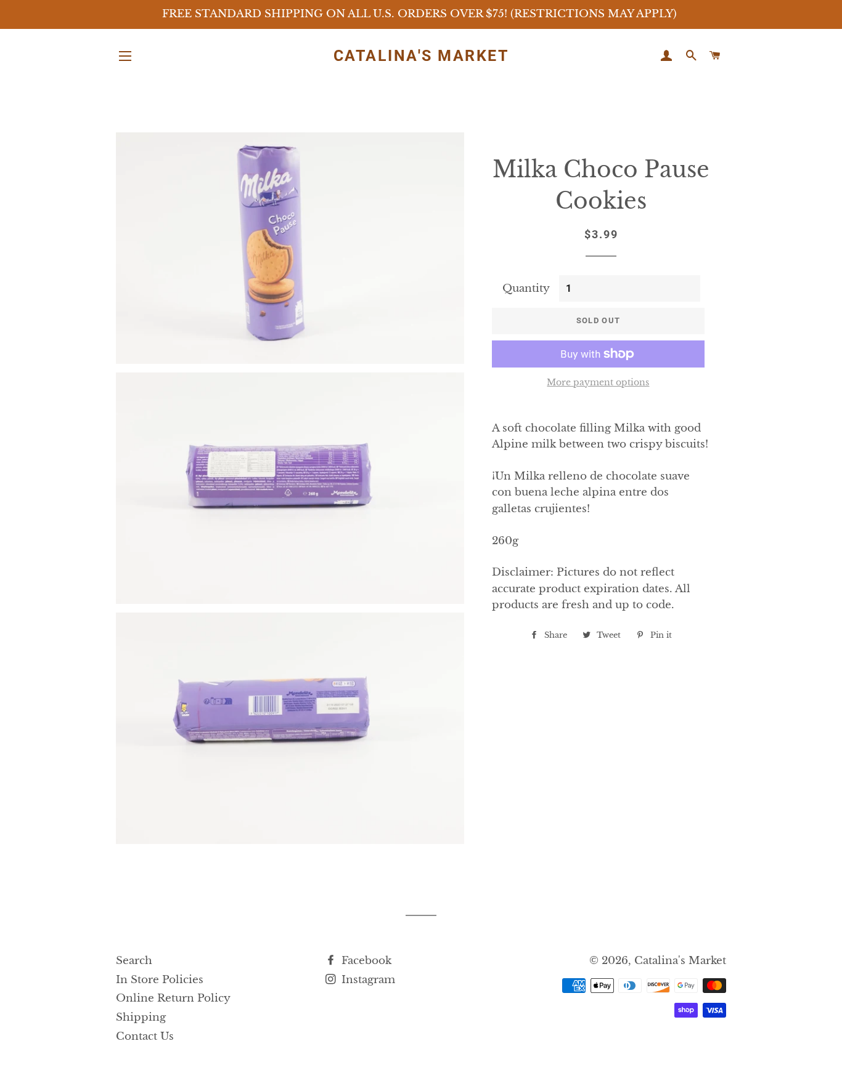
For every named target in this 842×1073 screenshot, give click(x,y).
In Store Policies (159, 979)
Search (134, 960)
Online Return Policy (173, 998)
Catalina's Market (421, 56)
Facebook (364, 960)
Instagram (366, 979)
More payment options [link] (598, 382)
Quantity (526, 288)
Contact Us (145, 1036)
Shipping (141, 1017)
